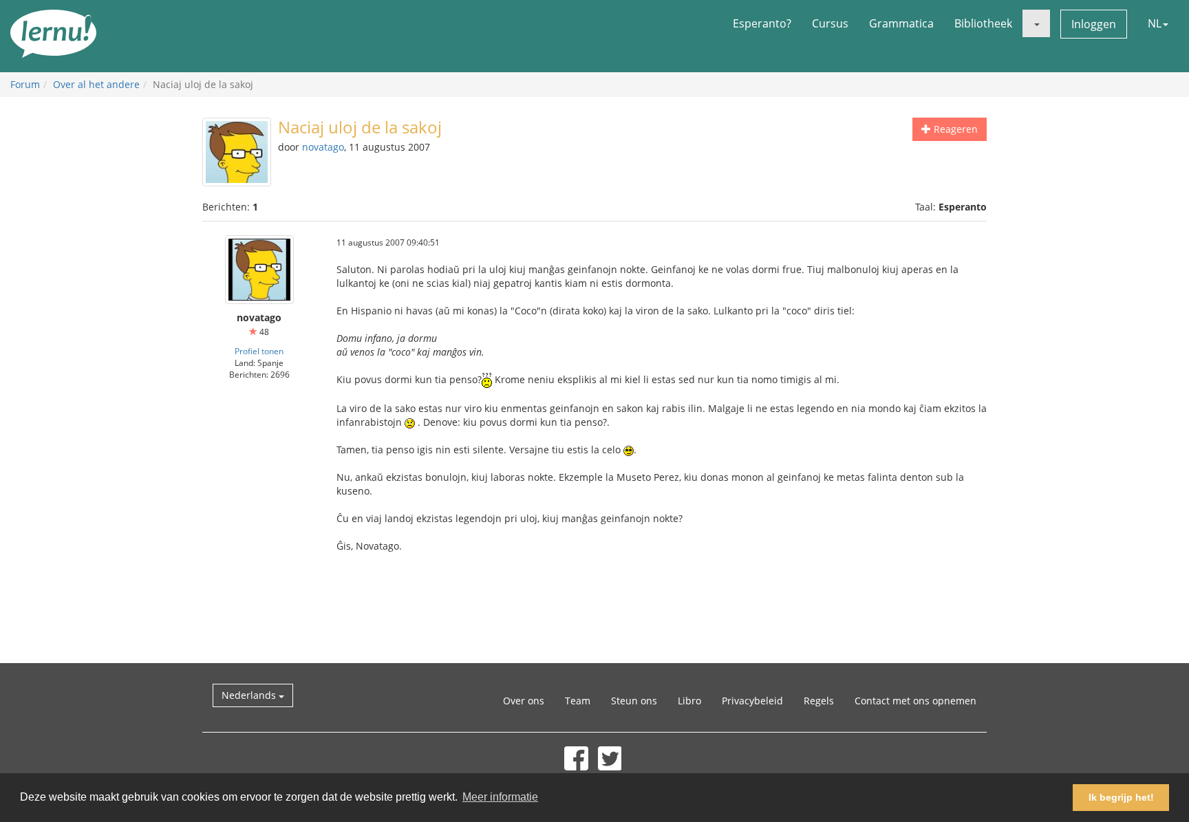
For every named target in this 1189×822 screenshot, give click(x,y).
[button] (1036, 23)
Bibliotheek (983, 23)
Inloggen (1093, 24)
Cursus (830, 23)
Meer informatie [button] (500, 797)
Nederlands (250, 695)
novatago (323, 146)
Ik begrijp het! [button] (1121, 797)
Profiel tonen (259, 350)
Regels (819, 700)
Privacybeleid (752, 700)
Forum (25, 84)
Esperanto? (762, 23)
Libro (689, 700)
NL (1154, 23)
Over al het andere (96, 84)
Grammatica (901, 23)
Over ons (523, 700)
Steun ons (634, 700)
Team (577, 700)
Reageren (954, 129)
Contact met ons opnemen (915, 700)
